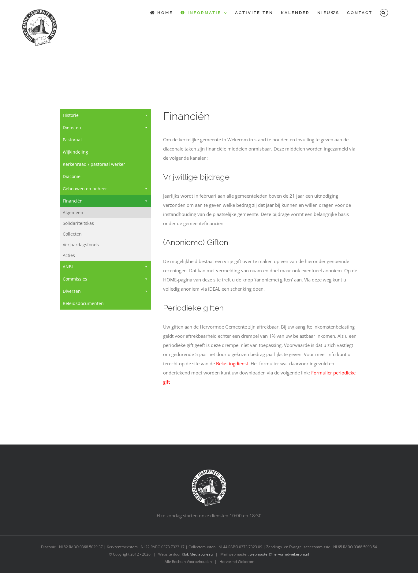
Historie (71, 115)
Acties (69, 255)
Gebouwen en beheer (85, 189)
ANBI (68, 267)
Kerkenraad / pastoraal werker (94, 164)
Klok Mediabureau (197, 554)
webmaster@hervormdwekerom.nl (279, 554)
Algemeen (73, 212)
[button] (384, 12)
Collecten (72, 234)
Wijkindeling (75, 152)
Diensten (72, 127)
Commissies (75, 279)
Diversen (72, 291)
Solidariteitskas (78, 223)
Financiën (73, 201)
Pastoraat (72, 140)
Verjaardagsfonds (81, 244)
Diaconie (71, 176)
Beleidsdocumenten (83, 303)
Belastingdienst (232, 363)
